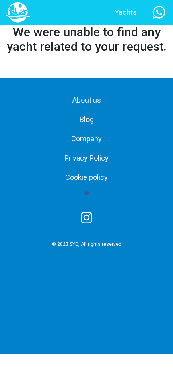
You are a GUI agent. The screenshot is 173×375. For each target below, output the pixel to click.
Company (86, 138)
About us (86, 100)
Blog (87, 119)
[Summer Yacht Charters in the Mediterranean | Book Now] (18, 12)
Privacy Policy (86, 158)
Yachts (126, 12)
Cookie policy (86, 177)
